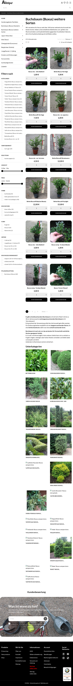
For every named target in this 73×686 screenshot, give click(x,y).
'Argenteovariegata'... (33, 457)
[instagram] (63, 658)
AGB (31, 651)
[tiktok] (68, 658)
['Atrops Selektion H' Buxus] (61, 547)
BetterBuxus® (9, 136)
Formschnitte (5, 59)
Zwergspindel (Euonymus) (9, 43)
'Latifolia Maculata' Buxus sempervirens (13, 116)
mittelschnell (9, 261)
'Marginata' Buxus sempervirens (13, 119)
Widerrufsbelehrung (36, 654)
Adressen (47, 661)
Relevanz (68, 39)
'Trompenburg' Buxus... (33, 429)
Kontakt (18, 654)
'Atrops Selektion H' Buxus (12, 87)
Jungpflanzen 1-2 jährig (8, 51)
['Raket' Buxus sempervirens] (59, 566)
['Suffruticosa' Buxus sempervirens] (36, 577)
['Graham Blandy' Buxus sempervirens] (61, 416)
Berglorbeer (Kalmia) (7, 47)
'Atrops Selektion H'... (57, 560)
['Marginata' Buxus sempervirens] (61, 444)
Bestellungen (48, 654)
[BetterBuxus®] (36, 360)
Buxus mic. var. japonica (60, 115)
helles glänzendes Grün (11, 196)
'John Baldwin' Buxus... (57, 373)
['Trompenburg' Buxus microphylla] (36, 416)
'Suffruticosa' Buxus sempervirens (13, 130)
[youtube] (68, 654)
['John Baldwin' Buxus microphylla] (61, 360)
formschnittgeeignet (11, 212)
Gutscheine (47, 664)
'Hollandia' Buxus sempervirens (13, 104)
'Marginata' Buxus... (56, 457)
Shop (2, 657)
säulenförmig (8, 215)
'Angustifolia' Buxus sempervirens (13, 81)
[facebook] (63, 654)
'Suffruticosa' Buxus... (33, 582)
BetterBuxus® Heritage (36, 115)
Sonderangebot (9, 158)
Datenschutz (34, 657)
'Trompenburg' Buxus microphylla (13, 133)
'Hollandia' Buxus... (32, 532)
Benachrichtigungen (50, 667)
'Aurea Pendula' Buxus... (33, 513)
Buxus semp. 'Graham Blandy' (61, 245)
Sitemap (17, 664)
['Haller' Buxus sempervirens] (59, 529)
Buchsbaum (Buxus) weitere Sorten (9, 31)
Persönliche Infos (49, 651)
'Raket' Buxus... (55, 569)
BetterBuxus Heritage (61, 71)
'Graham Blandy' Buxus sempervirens (13, 93)
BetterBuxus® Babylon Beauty (36, 201)
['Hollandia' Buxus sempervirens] (36, 529)
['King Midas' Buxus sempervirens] (61, 472)
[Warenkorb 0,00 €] (67, 2)
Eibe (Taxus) (5, 39)
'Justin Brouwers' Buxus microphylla (13, 110)
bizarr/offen (8, 209)
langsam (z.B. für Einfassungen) (13, 258)
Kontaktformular (20, 661)
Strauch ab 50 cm (10, 246)
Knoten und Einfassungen (9, 55)
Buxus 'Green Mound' (61, 288)
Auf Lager (8, 149)
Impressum (18, 657)
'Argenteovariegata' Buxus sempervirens (13, 84)
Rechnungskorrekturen (51, 657)
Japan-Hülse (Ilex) (6, 36)
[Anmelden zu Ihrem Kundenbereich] (62, 2)
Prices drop (4, 651)
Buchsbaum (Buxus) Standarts (10, 26)
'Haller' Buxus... (55, 532)
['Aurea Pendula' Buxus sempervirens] (36, 500)
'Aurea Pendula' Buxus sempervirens (13, 90)
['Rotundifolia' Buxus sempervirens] (36, 567)
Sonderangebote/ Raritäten (9, 22)
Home (3, 18)
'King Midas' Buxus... (56, 485)
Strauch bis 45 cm (10, 249)
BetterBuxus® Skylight (61, 201)
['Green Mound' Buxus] (36, 388)
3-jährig (7, 240)
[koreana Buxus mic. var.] (61, 388)
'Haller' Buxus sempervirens (13, 99)
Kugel (6, 225)
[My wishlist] (64, 2)
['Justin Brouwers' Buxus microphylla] (61, 491)
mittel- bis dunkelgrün (11, 199)
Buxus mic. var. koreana (36, 158)
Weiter (45, 311)
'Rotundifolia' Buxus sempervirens (13, 127)
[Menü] (70, 668)
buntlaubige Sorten (7, 62)
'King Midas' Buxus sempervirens (13, 113)
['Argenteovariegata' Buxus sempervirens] (36, 444)
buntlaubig (8, 194)
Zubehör (4, 66)
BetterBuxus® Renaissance (61, 158)
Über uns (18, 651)
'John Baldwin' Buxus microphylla (13, 107)
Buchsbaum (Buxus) (11, 274)
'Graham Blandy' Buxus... (58, 429)
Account (47, 647)
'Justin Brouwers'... (56, 496)
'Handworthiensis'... (32, 543)
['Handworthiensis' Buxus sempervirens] (36, 539)
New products (5, 654)
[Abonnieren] (45, 618)
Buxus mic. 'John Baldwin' (36, 71)
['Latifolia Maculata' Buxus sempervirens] (36, 463)
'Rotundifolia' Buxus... (33, 571)
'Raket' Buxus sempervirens (12, 124)
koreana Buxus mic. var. (11, 139)
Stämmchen (8, 230)
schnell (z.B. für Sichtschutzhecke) (13, 264)
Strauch (7, 227)
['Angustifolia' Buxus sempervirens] (61, 519)
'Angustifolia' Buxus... (57, 524)
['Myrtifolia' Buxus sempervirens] (36, 519)
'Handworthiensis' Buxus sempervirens (13, 102)
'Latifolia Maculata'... (33, 468)
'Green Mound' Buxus (11, 96)
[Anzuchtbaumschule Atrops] (10, 2)
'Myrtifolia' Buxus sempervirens (13, 122)
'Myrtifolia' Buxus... (32, 522)
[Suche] (70, 7)
